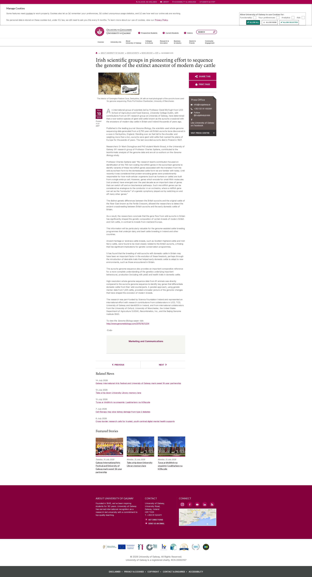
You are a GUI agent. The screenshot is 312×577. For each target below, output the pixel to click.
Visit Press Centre (200, 133)
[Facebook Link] (189, 504)
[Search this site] (214, 32)
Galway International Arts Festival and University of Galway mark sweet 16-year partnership (138, 383)
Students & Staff (207, 2)
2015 (156, 53)
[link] (118, 547)
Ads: (299, 17)
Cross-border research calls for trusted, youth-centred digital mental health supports (135, 421)
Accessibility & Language (185, 2)
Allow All (254, 22)
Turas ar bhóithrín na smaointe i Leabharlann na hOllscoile (123, 402)
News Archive (147, 53)
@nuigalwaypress (202, 115)
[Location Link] (197, 524)
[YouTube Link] (197, 504)
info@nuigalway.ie (202, 104)
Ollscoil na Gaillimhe (147, 2)
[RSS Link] (212, 504)
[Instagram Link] (182, 504)
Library (166, 2)
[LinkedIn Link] (204, 504)
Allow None (271, 22)
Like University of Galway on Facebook (202, 124)
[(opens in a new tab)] (119, 549)
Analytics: (286, 17)
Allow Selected (290, 22)
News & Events (133, 53)
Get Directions (155, 520)
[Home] (96, 53)
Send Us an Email (156, 523)
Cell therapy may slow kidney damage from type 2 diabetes (123, 412)
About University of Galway (112, 53)
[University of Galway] (113, 31)
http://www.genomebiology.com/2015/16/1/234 (127, 323)
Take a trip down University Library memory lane (118, 393)
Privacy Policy (161, 20)
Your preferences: (266, 17)
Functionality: (246, 17)
